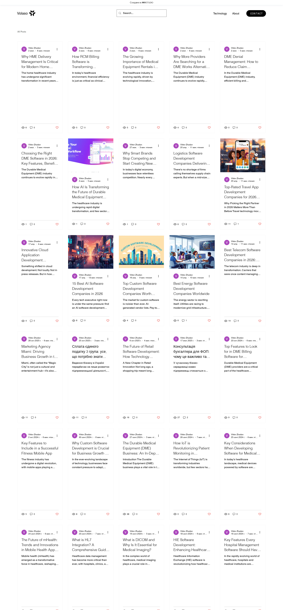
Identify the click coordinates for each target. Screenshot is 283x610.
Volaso (22, 13)
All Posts (21, 31)
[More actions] (58, 49)
